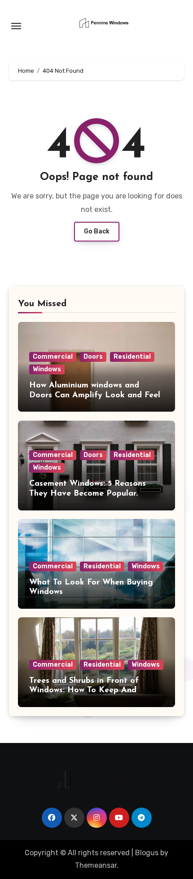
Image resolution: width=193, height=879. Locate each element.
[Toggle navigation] (16, 26)
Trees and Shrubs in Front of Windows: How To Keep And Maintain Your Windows (84, 690)
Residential (132, 356)
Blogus (146, 852)
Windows (47, 369)
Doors (93, 356)
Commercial (53, 356)
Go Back (97, 231)
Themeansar (96, 865)
